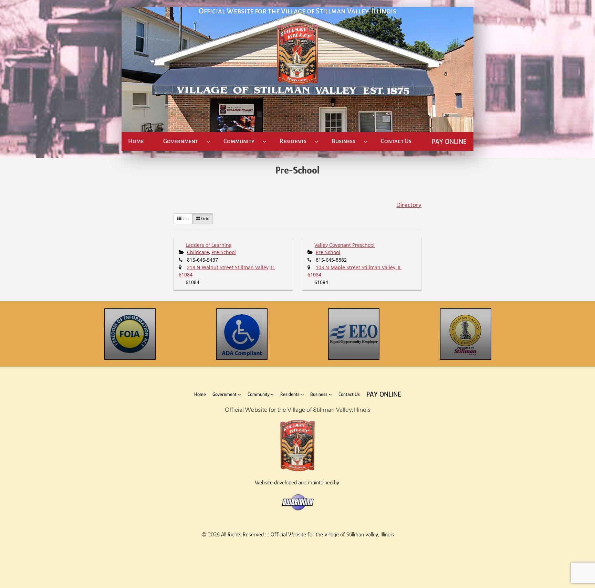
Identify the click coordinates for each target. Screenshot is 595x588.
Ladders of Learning (209, 245)
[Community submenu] (264, 141)
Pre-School (223, 252)
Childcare (198, 252)
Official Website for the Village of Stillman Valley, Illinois (297, 11)
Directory (408, 205)
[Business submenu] (365, 141)
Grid (204, 218)
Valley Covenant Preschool (344, 245)
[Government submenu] (208, 141)
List (185, 218)
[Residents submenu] (317, 141)
